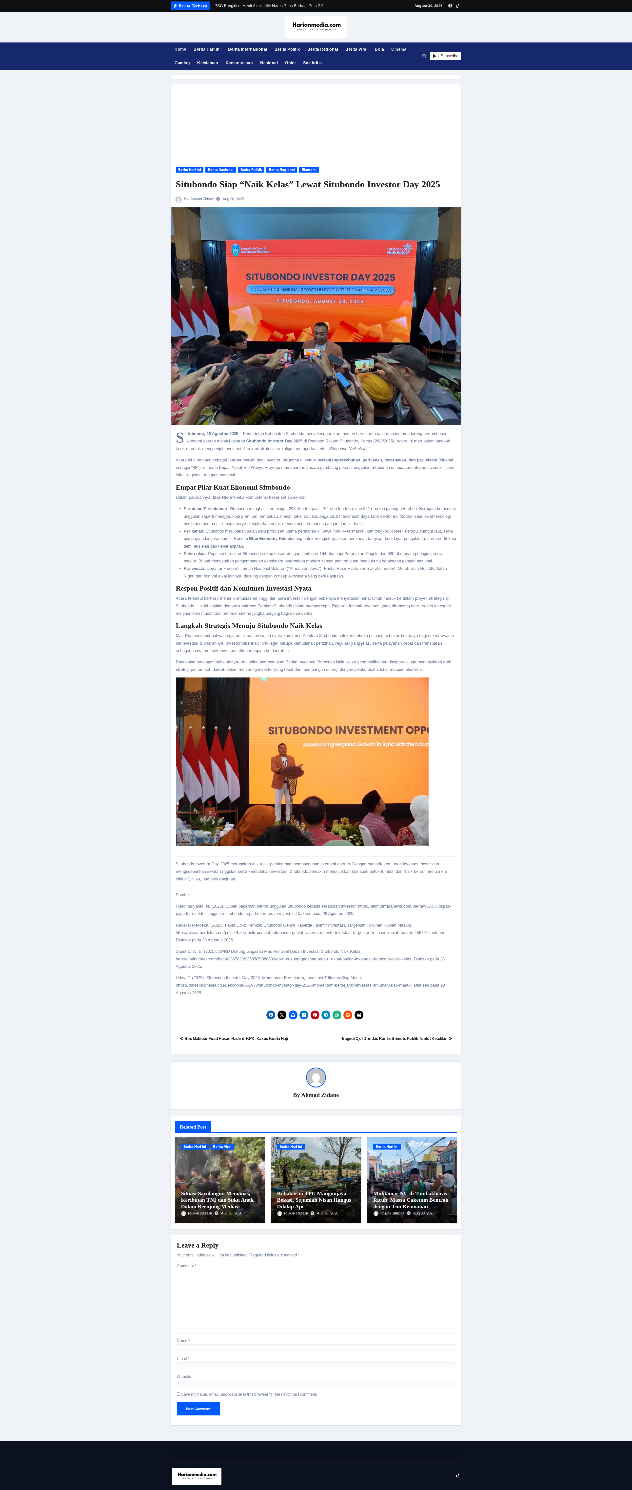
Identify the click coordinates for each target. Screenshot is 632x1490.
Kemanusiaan (239, 63)
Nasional (269, 63)
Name (183, 1341)
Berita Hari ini (207, 49)
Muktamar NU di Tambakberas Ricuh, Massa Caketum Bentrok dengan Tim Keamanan (410, 1200)
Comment (186, 1266)
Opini (290, 63)
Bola (379, 49)
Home (180, 49)
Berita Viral (356, 49)
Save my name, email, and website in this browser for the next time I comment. (249, 1394)
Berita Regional (322, 49)
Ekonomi (309, 170)
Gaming (182, 63)
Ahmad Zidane (202, 199)
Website (184, 1376)
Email (183, 1358)
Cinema (398, 49)
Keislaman (207, 63)
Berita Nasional (221, 170)
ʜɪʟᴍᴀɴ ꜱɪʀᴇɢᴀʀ (200, 1213)
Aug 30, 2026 (231, 1213)
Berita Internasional (247, 49)
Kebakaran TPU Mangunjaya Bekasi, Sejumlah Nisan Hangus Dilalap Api (314, 1200)
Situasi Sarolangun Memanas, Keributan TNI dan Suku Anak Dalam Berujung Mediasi (217, 1200)
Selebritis (312, 63)
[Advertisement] (317, 121)
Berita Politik (287, 49)
